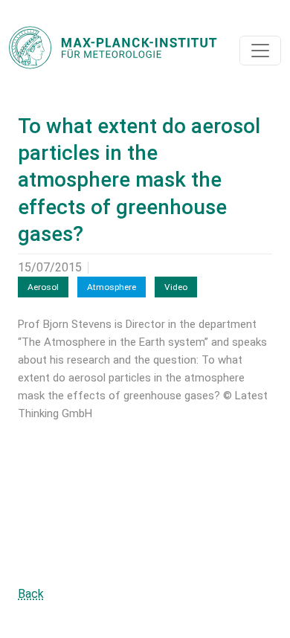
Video (175, 287)
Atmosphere (111, 287)
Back (31, 594)
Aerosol (43, 287)
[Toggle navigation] (260, 50)
